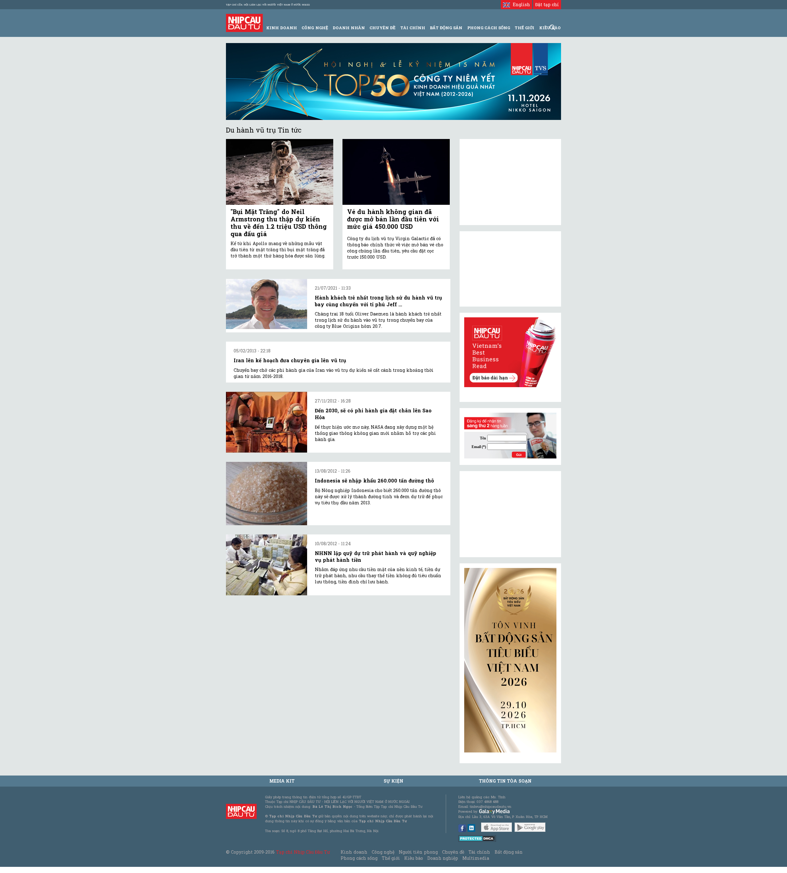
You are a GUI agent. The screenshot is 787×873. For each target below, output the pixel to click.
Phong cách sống (359, 858)
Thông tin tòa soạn (505, 781)
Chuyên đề (382, 27)
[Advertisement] (510, 514)
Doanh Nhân (349, 27)
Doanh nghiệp (442, 858)
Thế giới (524, 27)
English (520, 4)
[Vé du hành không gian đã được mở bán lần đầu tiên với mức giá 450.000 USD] (396, 172)
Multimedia (475, 858)
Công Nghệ (315, 27)
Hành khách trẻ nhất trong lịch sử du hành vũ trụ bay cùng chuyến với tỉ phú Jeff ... (378, 301)
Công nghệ (383, 852)
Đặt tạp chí (547, 4)
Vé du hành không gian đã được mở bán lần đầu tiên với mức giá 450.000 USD (393, 219)
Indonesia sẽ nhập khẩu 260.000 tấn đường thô (374, 480)
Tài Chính (412, 27)
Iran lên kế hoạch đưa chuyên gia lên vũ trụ (290, 360)
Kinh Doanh (281, 27)
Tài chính (479, 852)
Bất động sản (446, 27)
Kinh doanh (354, 852)
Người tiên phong (418, 852)
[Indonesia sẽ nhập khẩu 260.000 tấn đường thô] (266, 493)
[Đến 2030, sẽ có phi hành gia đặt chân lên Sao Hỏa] (266, 422)
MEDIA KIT (282, 781)
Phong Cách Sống (488, 27)
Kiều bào (413, 858)
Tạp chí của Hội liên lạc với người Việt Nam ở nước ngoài (268, 4)
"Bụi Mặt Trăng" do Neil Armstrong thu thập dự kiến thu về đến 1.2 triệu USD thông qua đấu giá (279, 223)
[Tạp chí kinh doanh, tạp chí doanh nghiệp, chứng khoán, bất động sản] (244, 22)
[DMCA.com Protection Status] (477, 838)
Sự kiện (393, 781)
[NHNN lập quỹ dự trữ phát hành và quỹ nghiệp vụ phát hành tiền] (266, 565)
